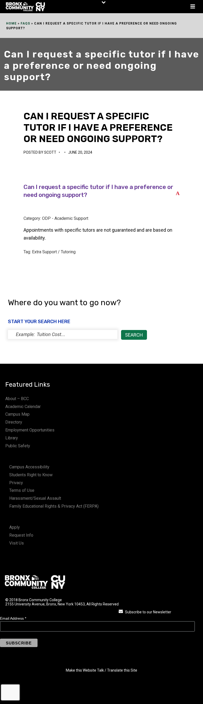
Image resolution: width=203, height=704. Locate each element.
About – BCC (17, 398)
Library (11, 437)
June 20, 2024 (80, 152)
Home (11, 23)
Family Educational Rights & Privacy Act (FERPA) (54, 506)
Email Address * (13, 618)
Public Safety (17, 445)
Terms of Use (21, 490)
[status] (62, 334)
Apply (14, 527)
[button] (101, 191)
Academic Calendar (23, 406)
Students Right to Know (31, 474)
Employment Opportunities (29, 430)
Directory (13, 422)
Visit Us (16, 543)
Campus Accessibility (29, 466)
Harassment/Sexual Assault (35, 498)
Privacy (16, 482)
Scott (50, 152)
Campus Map (17, 414)
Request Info (21, 535)
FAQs (25, 23)
